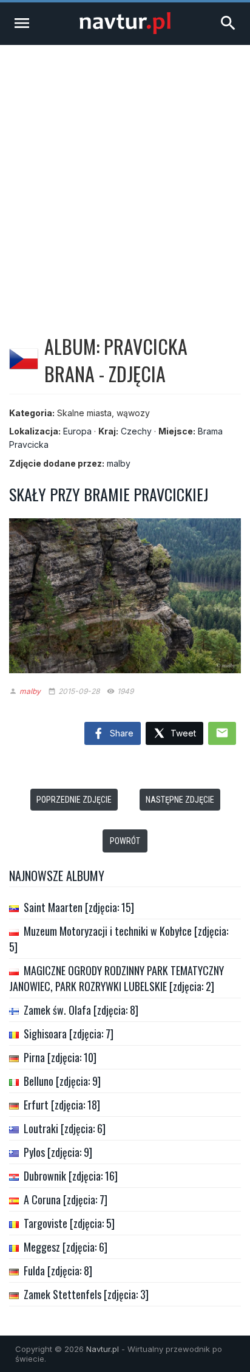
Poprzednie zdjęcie (74, 799)
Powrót (125, 841)
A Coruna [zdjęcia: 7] (65, 1199)
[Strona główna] (125, 30)
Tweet (182, 733)
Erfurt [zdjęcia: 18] (62, 1105)
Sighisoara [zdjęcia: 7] (68, 1033)
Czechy (136, 431)
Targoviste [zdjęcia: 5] (69, 1223)
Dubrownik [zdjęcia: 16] (71, 1176)
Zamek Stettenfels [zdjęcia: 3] (86, 1294)
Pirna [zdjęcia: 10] (60, 1057)
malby (118, 463)
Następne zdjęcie (180, 799)
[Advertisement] (125, 176)
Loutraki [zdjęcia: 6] (65, 1128)
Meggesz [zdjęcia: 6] (65, 1247)
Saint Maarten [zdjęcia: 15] (79, 907)
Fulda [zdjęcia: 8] (58, 1270)
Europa (77, 431)
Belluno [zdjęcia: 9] (62, 1081)
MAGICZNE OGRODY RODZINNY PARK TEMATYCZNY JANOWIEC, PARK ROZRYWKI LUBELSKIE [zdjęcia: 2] (116, 978)
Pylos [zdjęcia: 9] (58, 1152)
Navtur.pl (102, 1349)
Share (120, 733)
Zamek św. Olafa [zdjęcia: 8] (81, 1010)
